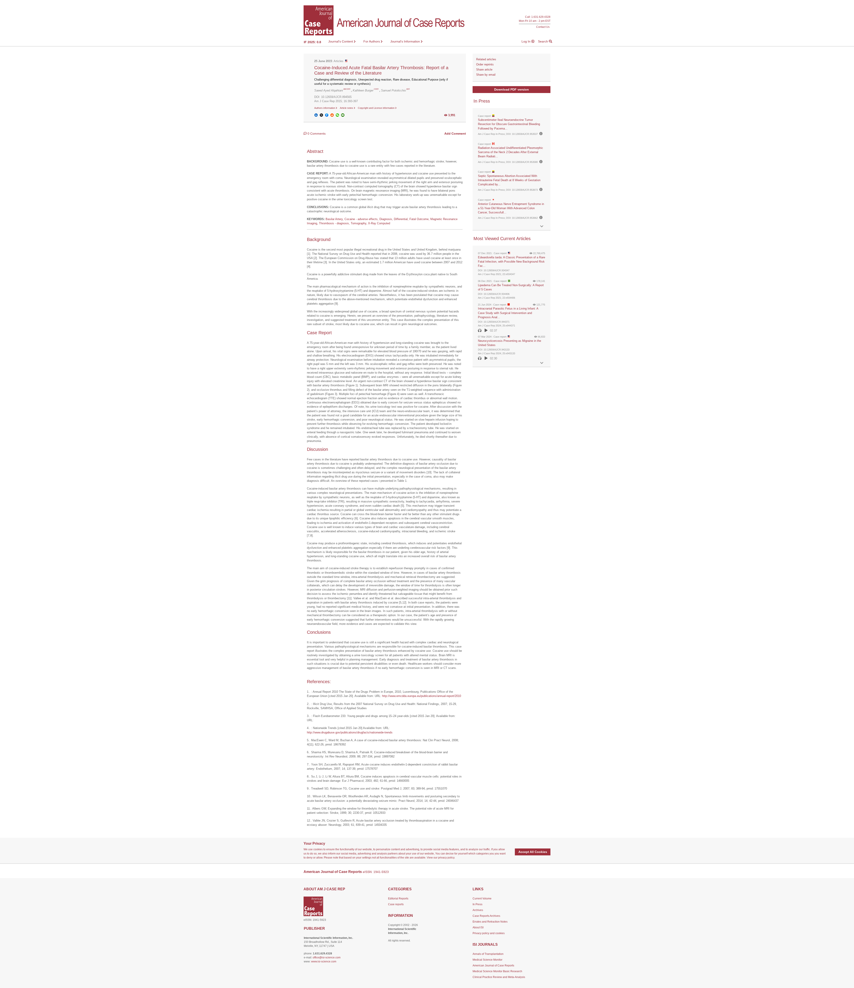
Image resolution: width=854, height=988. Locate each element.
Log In (526, 41)
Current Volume (482, 898)
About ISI (478, 927)
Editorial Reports (398, 898)
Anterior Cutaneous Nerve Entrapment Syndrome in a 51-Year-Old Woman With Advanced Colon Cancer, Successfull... (511, 208)
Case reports (396, 904)
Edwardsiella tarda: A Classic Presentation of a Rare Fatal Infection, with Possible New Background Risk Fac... (511, 261)
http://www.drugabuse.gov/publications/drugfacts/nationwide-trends (350, 732)
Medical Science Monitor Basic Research (497, 971)
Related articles (486, 59)
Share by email (485, 74)
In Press (477, 904)
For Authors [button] (372, 41)
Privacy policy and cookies (489, 933)
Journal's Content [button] (341, 41)
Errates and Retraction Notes (490, 921)
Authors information (325, 108)
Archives (478, 910)
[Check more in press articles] (541, 226)
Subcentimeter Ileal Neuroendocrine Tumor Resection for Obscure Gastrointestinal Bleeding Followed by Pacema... (509, 124)
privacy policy (446, 857)
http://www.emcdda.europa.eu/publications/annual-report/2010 (421, 696)
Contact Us (543, 26)
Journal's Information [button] (405, 41)
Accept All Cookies (532, 852)
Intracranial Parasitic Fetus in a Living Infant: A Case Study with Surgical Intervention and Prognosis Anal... (508, 313)
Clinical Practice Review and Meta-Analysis (499, 977)
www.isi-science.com (323, 961)
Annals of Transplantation (488, 954)
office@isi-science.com (326, 957)
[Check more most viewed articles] (541, 363)
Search (543, 41)
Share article (484, 69)
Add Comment (455, 133)
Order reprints (485, 64)
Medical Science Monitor (487, 959)
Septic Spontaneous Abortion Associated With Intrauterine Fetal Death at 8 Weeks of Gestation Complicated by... (509, 180)
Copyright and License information (376, 108)
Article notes (347, 108)
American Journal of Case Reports (493, 965)
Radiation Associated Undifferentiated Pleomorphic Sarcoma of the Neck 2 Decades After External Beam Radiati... (510, 152)
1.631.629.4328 (540, 17)
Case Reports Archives (486, 915)
